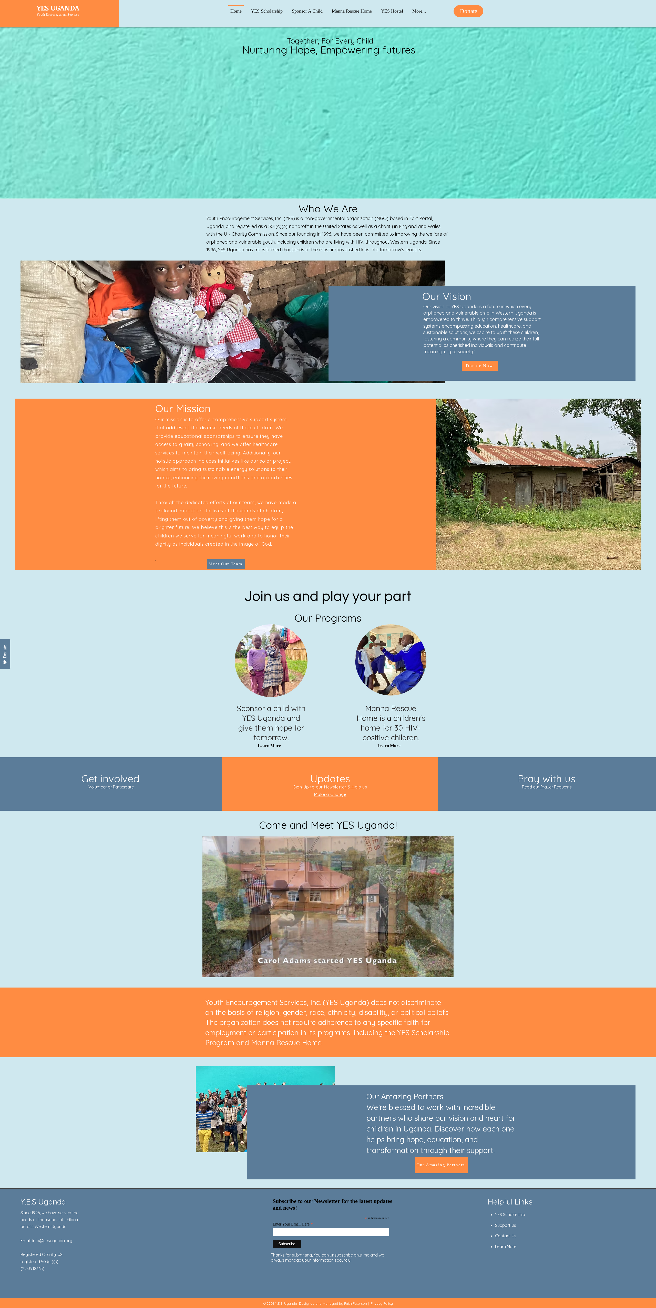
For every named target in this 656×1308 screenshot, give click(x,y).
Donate (5, 651)
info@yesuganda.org (52, 1240)
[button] (419, 9)
